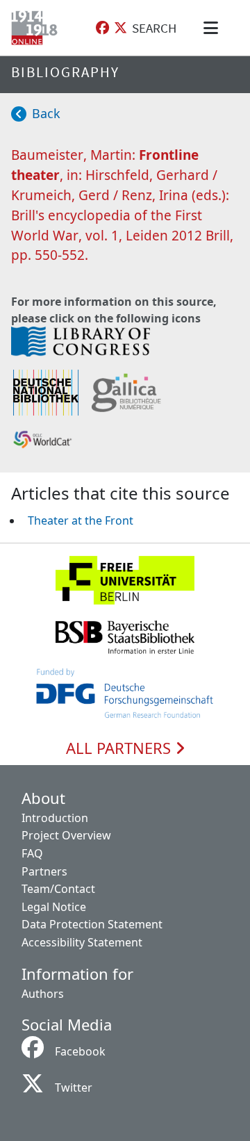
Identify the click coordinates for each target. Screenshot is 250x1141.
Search (154, 27)
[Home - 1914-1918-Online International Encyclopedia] (37, 27)
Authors (43, 993)
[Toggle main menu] (213, 28)
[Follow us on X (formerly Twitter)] (120, 28)
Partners (44, 871)
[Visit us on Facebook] (102, 28)
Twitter (73, 1087)
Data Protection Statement (92, 924)
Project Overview (66, 835)
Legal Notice (54, 906)
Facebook (80, 1051)
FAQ (32, 853)
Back (46, 113)
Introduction (55, 818)
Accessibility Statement (82, 942)
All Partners (120, 748)
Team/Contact (58, 888)
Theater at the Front (80, 520)
